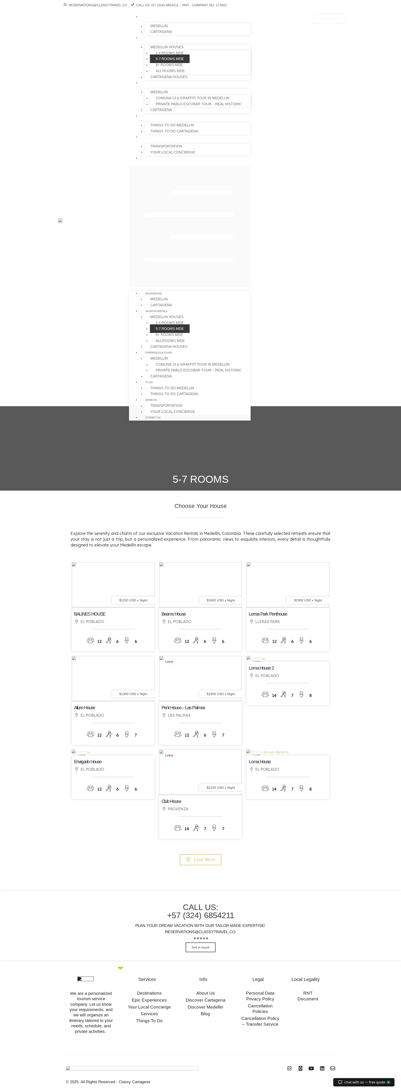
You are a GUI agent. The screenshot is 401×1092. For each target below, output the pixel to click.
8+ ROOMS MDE (169, 65)
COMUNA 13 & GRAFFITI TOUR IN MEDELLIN (193, 98)
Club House (171, 801)
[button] (190, 226)
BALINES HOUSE (89, 613)
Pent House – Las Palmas (183, 707)
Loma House (260, 761)
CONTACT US (146, 158)
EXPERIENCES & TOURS (152, 82)
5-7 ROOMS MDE (170, 59)
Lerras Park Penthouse (268, 613)
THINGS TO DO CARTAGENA (174, 131)
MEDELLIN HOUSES (167, 47)
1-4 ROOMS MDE (170, 53)
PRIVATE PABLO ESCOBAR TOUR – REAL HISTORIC (199, 104)
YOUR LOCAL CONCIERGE (172, 152)
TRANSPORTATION (166, 146)
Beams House (174, 613)
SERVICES (145, 137)
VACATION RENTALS (150, 37)
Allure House (84, 707)
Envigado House (87, 761)
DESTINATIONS (147, 16)
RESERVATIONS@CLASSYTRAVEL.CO (200, 932)
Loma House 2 (261, 668)
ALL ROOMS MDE (170, 71)
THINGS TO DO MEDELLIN (172, 125)
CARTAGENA (161, 32)
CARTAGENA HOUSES (169, 77)
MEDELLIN (159, 26)
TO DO (143, 116)
